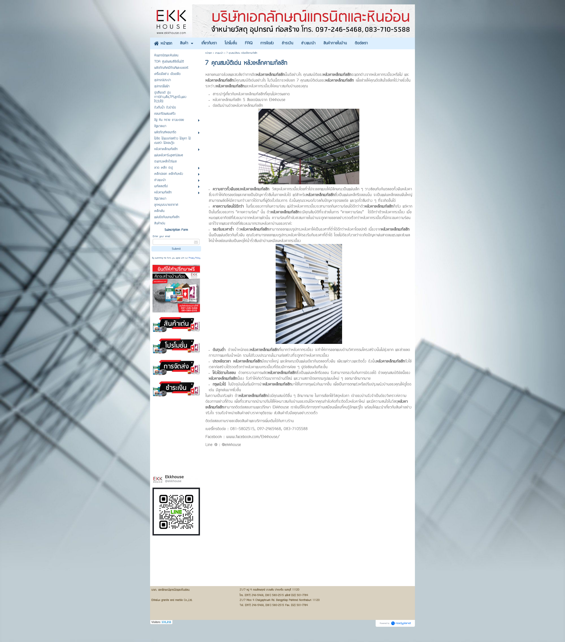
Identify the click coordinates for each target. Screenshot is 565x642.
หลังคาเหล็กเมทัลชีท (255, 189)
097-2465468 (269, 429)
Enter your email (161, 236)
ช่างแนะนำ (219, 53)
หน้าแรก (208, 53)
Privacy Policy (194, 258)
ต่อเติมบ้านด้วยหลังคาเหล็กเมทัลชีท (238, 106)
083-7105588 (296, 429)
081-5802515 (242, 429)
